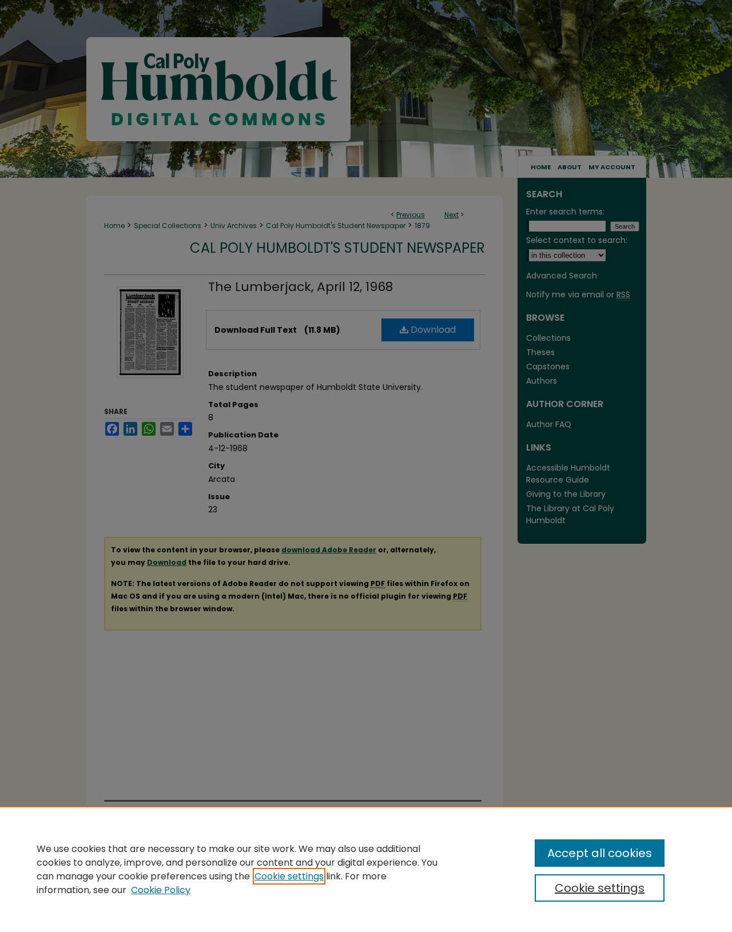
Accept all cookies (599, 853)
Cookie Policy (160, 890)
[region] (366, 869)
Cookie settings (289, 876)
